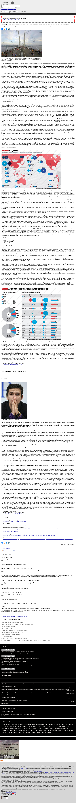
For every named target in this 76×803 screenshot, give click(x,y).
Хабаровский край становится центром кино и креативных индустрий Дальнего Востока (17, 665)
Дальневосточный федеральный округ (14, 726)
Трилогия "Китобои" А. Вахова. (7, 711)
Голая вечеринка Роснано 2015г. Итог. (8, 686)
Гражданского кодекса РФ (38, 771)
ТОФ (67, 730)
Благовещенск (41, 724)
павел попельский (70, 685)
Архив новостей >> (6, 675)
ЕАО (42, 726)
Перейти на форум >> (7, 715)
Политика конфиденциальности (16, 764)
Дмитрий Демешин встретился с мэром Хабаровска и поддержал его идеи (15, 661)
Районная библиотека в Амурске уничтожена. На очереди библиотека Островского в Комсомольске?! (20, 683)
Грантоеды (4, 598)
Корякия (19, 728)
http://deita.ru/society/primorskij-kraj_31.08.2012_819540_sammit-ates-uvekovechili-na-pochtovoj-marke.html (29, 535)
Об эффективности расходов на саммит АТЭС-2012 (16, 568)
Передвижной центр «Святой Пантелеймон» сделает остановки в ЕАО (14, 672)
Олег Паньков (71, 701)
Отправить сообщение (56, 765)
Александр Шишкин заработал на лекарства (15, 587)
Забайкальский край (53, 726)
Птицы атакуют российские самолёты (10, 634)
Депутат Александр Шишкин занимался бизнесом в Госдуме (20, 580)
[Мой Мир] (6, 29)
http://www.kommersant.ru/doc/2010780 (12, 513)
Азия (3, 724)
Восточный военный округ (64, 724)
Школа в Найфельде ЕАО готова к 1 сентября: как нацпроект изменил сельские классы (17, 659)
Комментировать (7, 550)
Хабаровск (11, 732)
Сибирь (64, 730)
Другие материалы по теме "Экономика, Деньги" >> (14, 616)
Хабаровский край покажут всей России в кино (10, 664)
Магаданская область (36, 728)
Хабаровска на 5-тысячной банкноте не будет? (12, 622)
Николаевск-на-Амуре (51, 728)
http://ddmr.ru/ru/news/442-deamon (11, 531)
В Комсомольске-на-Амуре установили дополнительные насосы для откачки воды (16, 662)
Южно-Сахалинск (42, 732)
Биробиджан (32, 724)
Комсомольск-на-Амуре (9, 728)
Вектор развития (6, 557)
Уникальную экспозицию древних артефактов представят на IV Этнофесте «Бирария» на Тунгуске (19, 653)
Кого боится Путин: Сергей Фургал (8, 697)
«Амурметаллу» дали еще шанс (11, 592)
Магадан (27, 728)
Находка (44, 728)
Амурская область (11, 724)
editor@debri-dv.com (66, 765)
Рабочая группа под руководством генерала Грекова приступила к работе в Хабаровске (17, 651)
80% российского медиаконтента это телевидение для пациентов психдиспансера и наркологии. (19, 714)
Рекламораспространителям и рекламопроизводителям (18, 603)
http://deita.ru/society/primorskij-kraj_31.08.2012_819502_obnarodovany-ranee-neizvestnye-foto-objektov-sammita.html (31, 528)
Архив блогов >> (5, 703)
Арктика (26, 724)
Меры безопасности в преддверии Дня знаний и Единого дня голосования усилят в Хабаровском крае (20, 658)
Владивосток (50, 724)
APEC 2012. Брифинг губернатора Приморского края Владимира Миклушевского (25, 608)
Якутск (50, 732)
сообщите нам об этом (21, 788)
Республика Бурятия (26, 730)
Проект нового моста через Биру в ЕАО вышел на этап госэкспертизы (14, 671)
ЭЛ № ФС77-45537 (24, 768)
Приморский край (16, 730)
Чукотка (33, 732)
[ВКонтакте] (2, 29)
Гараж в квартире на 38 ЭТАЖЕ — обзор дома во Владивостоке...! (17, 624)
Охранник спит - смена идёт (6, 712)
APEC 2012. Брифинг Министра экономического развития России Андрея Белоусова (27, 574)
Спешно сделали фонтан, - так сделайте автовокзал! (14, 638)
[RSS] (1, 760)
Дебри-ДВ (4, 2)
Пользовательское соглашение (6, 764)
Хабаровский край (21, 732)
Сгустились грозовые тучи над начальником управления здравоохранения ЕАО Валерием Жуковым (25, 640)
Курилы (23, 728)
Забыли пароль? (12, 9)
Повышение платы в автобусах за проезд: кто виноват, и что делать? (14, 700)
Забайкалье (46, 726)
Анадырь (20, 724)
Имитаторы (4, 563)
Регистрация (4, 9)
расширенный (22, 11)
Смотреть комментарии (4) (20, 550)
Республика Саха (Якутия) (40, 730)
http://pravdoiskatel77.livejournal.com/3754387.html (15, 525)
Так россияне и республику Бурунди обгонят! (12, 632)
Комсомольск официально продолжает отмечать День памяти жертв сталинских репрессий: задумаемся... (21, 694)
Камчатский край (63, 726)
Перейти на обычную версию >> (11, 19)
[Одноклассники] (4, 29)
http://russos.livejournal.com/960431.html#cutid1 (14, 521)
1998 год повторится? (6, 628)
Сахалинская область (56, 730)
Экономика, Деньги (6, 548)
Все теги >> (4, 733)
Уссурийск (5, 732)
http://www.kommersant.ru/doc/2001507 (12, 364)
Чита (29, 732)
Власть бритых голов (6, 636)
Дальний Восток (34, 726)
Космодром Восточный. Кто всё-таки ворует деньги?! (14, 630)
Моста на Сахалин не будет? (8, 626)
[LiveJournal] (9, 29)
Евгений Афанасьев (70, 687)
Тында (70, 730)
